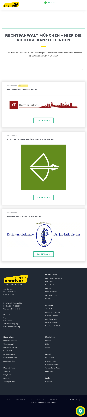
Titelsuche (6, 371)
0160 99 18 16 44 (16, 309)
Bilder (47, 344)
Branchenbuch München (53, 326)
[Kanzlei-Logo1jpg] (43, 222)
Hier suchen (49, 382)
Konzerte (6, 378)
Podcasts (48, 341)
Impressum (7, 318)
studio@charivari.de (15, 303)
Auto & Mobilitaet (9, 361)
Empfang (48, 299)
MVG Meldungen (9, 354)
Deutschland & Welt (10, 358)
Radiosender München (71, 400)
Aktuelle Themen (51, 309)
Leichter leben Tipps (52, 364)
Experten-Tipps (50, 361)
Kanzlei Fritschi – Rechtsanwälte (22, 89)
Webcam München (51, 322)
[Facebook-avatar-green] (43, 145)
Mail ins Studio (8, 315)
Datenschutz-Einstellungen (12, 327)
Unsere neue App (51, 295)
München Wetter (51, 319)
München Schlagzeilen (52, 312)
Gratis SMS (49, 371)
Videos (47, 347)
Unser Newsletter (51, 292)
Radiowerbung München (39, 402)
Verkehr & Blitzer (9, 351)
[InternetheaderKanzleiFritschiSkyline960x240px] (43, 95)
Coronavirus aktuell (10, 341)
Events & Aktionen (51, 285)
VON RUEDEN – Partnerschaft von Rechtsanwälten (30, 139)
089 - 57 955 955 (14, 306)
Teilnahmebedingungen (11, 324)
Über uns (48, 288)
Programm (49, 281)
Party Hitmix (7, 375)
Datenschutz (7, 321)
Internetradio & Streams (53, 278)
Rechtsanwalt (12, 86)
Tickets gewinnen (9, 382)
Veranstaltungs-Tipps (52, 368)
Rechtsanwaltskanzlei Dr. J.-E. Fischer (24, 216)
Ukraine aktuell (8, 344)
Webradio (52, 402)
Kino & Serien (49, 358)
